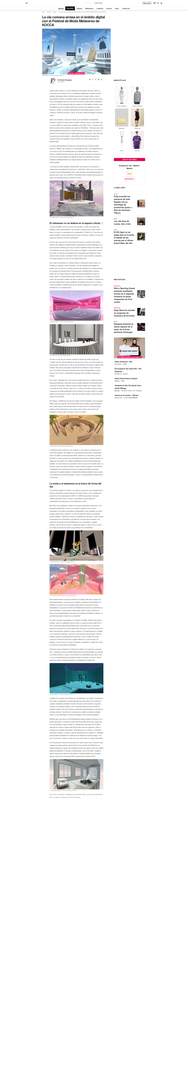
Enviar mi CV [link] (129, 179)
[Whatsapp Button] (101, 79)
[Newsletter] (154, 3)
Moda (54, 12)
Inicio (43, 12)
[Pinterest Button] (98, 79)
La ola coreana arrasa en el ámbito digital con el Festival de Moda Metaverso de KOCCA (82, 12)
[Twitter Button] (89, 79)
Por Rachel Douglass (65, 80)
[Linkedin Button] (95, 79)
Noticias (49, 12)
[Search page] (158, 3)
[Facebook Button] (92, 79)
